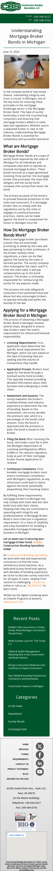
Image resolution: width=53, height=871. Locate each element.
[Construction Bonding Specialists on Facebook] (39, 755)
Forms (25, 754)
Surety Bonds (16, 721)
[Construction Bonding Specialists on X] (39, 746)
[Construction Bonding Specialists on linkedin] (39, 763)
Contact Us (22, 764)
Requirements (21, 759)
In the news (15, 706)
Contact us (38, 582)
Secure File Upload (18, 779)
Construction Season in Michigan (25, 686)
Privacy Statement (18, 769)
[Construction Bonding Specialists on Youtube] (39, 771)
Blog (26, 774)
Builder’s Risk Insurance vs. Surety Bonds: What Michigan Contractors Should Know (26, 630)
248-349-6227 (42, 16)
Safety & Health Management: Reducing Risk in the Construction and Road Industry (26, 654)
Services (24, 749)
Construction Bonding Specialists (27, 555)
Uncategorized (17, 729)
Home (26, 744)
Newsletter (15, 713)
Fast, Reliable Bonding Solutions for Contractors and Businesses (27, 677)
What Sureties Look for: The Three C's (26, 642)
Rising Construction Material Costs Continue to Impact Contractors (26, 667)
